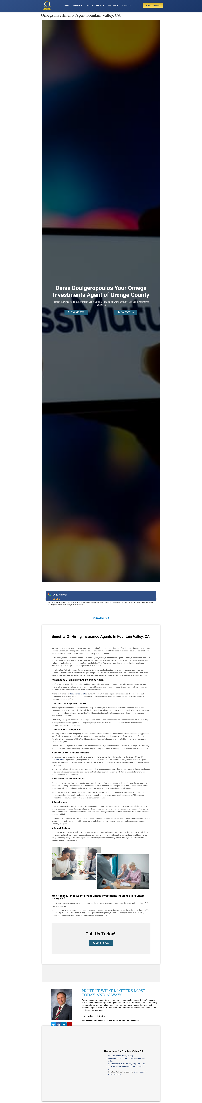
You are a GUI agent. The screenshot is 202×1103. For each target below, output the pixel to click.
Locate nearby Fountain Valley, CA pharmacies (126, 1064)
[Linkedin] (64, 1024)
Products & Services (94, 5)
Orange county (139, 1072)
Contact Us (126, 5)
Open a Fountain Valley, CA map (120, 1056)
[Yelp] (69, 1024)
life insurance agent (77, 694)
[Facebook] (58, 1024)
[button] (45, 599)
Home (66, 5)
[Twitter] (53, 1024)
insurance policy (58, 760)
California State (114, 1074)
